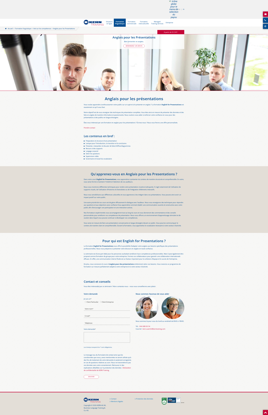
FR (183, 9)
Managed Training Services (157, 23)
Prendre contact (89, 128)
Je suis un (87, 299)
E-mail (87, 316)
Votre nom (89, 309)
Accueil (10, 28)
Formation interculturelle (144, 23)
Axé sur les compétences (42, 28)
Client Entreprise (107, 302)
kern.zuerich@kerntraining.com (154, 329)
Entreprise (169, 22)
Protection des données (144, 399)
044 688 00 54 (144, 326)
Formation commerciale (131, 23)
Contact (113, 399)
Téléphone (88, 323)
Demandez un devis (134, 46)
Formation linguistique (120, 23)
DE (175, 9)
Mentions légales (117, 401)
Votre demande (90, 329)
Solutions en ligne (109, 23)
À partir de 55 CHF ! (171, 32)
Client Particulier (92, 302)
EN (179, 9)
